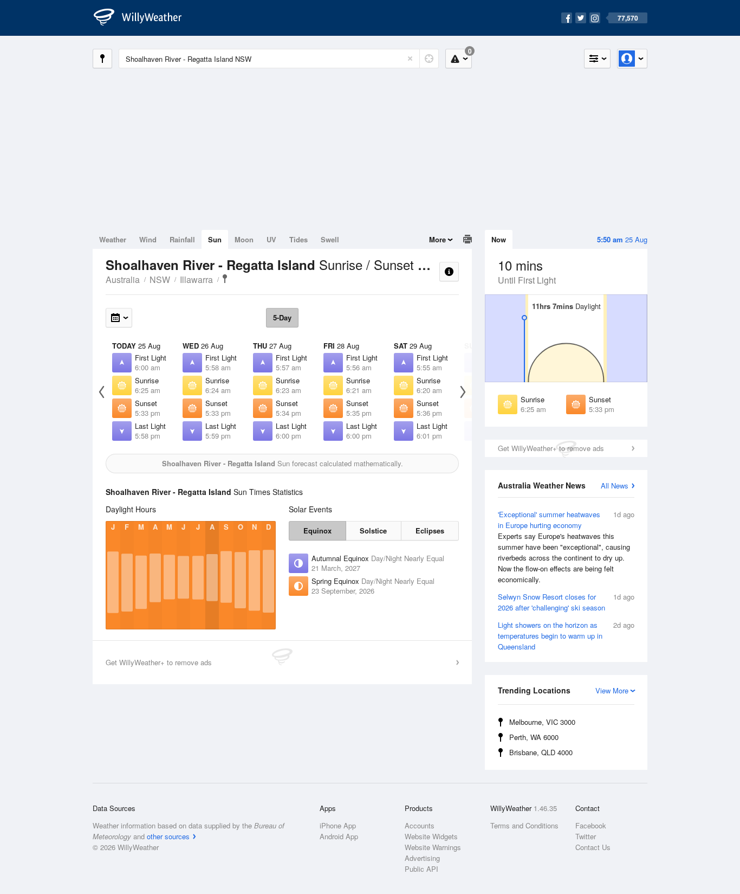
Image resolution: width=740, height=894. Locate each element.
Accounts (419, 825)
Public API (421, 869)
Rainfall (182, 239)
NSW (160, 279)
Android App (339, 836)
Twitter (585, 836)
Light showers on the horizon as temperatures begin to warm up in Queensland (566, 636)
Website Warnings (433, 847)
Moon (244, 239)
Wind (148, 239)
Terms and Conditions (524, 825)
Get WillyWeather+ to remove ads (551, 448)
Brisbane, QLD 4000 (541, 752)
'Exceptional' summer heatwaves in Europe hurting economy (566, 546)
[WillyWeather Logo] (143, 18)
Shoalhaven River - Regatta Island (224, 278)
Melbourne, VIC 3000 (542, 722)
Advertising (422, 858)
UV (271, 239)
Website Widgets (431, 836)
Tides (298, 239)
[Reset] (410, 58)
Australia (123, 279)
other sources (168, 836)
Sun (215, 239)
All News (614, 485)
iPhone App (338, 825)
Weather (112, 239)
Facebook (590, 825)
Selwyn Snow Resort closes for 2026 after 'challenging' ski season (566, 602)
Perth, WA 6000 (534, 737)
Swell (330, 239)
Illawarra (196, 279)
